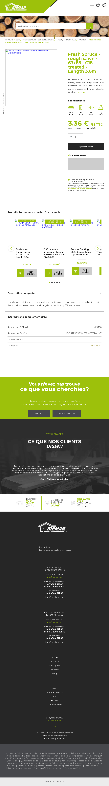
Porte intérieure (82, 753)
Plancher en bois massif (63, 756)
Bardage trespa (44, 766)
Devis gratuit (66, 414)
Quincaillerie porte (29, 761)
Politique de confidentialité (55, 735)
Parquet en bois (65, 753)
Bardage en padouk (49, 761)
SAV (54, 696)
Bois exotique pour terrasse (18, 768)
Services (55, 669)
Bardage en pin (14, 763)
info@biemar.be (54, 577)
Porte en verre (38, 758)
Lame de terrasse (47, 753)
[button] (11, 248)
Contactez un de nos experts (79, 189)
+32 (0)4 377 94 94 (54, 574)
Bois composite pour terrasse (68, 766)
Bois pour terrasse (41, 756)
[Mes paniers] (98, 5)
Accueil (54, 657)
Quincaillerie (13, 761)
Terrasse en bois (84, 761)
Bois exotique (91, 766)
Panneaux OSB (72, 768)
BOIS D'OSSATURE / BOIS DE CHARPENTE (38, 40)
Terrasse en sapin (55, 768)
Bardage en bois (84, 756)
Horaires (55, 700)
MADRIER (82, 40)
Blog (54, 673)
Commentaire (78, 156)
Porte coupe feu (21, 758)
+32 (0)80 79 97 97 (54, 619)
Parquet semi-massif (56, 758)
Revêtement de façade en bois (39, 763)
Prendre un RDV (55, 692)
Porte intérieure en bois (91, 758)
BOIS (18, 40)
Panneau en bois (28, 753)
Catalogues (54, 665)
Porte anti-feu (68, 761)
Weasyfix (98, 761)
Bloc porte (73, 758)
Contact (39, 414)
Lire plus (81, 92)
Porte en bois (11, 753)
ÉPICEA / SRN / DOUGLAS (66, 40)
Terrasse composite (83, 763)
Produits (9, 40)
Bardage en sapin (64, 763)
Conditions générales (54, 738)
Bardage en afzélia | (27, 766)
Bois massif (39, 768)
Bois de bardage (22, 756)
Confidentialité (55, 704)
